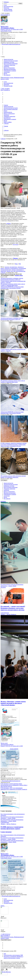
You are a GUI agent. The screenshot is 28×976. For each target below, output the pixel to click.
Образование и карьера (10, 70)
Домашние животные (9, 65)
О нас (5, 5)
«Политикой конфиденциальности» (10, 44)
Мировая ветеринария (9, 69)
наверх (3, 905)
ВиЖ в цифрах (8, 122)
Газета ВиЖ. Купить (6, 30)
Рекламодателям (8, 10)
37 (1, 776)
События (6, 123)
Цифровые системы (9, 62)
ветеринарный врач (6, 269)
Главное (6, 105)
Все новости (7, 75)
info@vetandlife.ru (5, 14)
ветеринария (22, 268)
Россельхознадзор (8, 6)
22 (4, 39)
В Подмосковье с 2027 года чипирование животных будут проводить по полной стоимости (14, 788)
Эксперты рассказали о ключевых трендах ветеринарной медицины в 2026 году (12, 279)
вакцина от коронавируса (11, 268)
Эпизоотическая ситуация (11, 60)
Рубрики (6, 2)
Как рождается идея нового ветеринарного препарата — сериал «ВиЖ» (12, 817)
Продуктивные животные (11, 63)
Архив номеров (8, 9)
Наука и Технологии (9, 67)
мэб (14, 271)
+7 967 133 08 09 (5, 88)
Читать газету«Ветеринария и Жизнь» (7, 27)
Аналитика (7, 72)
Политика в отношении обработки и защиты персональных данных (13, 957)
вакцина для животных (11, 267)
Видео (5, 73)
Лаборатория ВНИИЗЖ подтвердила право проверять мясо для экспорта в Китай (12, 287)
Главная (6, 126)
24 (1, 891)
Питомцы (3, 587)
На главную (4, 480)
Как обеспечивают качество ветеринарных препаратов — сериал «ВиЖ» (12, 585)
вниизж (14, 269)
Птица (5, 110)
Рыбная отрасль (8, 112)
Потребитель (7, 117)
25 (1, 39)
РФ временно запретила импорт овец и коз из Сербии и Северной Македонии (13, 284)
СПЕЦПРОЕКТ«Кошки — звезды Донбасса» (8, 613)
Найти (20, 3)
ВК (20, 263)
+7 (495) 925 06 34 (5, 934)
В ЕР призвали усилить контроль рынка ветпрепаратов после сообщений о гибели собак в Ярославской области (14, 785)
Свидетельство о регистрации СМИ (13, 955)
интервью (3, 501)
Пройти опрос (19, 275)
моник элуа (10, 271)
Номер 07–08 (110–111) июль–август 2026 (12, 29)
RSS (5, 953)
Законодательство (8, 59)
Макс (16, 263)
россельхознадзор (20, 271)
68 (4, 776)
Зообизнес (6, 66)
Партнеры (6, 7)
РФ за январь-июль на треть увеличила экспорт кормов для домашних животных (13, 476)
